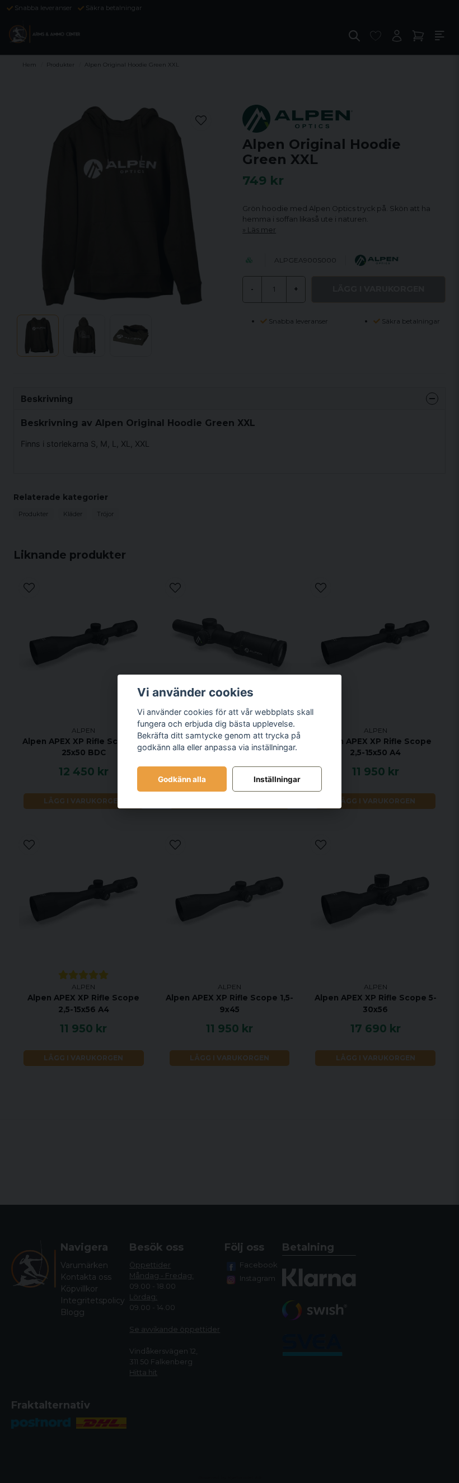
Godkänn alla (182, 779)
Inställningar (277, 779)
